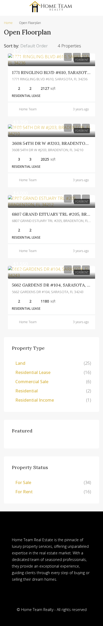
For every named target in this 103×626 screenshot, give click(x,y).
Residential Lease (32, 372)
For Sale (23, 482)
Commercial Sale (31, 382)
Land (20, 363)
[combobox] (38, 45)
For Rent (24, 492)
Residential (26, 391)
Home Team (28, 109)
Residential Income (34, 400)
